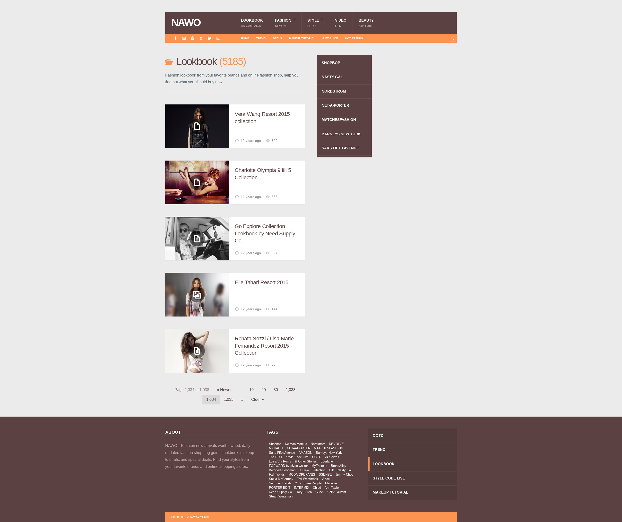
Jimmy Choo (344, 474)
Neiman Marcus (296, 443)
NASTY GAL (332, 77)
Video (340, 23)
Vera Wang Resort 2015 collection (262, 117)
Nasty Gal (344, 470)
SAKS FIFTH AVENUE (340, 148)
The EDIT (276, 457)
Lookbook (252, 23)
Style (313, 23)
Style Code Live (297, 457)
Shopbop (275, 443)
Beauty (366, 23)
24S (298, 483)
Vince (326, 478)
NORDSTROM (334, 91)
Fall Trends (277, 474)
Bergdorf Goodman (282, 470)
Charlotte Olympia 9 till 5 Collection (263, 173)
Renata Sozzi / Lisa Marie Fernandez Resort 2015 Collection (264, 345)
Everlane (326, 461)
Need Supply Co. (281, 492)
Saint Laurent (336, 492)
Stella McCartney (281, 478)
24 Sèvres (332, 457)
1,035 (228, 399)
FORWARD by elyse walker (288, 465)
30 (276, 390)
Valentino (318, 470)
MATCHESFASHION (339, 120)
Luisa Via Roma (280, 461)
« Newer (224, 390)
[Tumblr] (201, 38)
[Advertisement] (420, 141)
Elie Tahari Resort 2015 (261, 282)
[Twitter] (209, 38)
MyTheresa (319, 465)
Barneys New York (329, 452)
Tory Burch (304, 492)
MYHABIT (276, 448)
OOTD (316, 457)
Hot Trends (354, 38)
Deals (277, 38)
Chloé (317, 487)
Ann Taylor (332, 487)
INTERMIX (301, 487)
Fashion (283, 23)
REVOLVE (336, 443)
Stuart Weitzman (281, 496)
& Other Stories (306, 461)
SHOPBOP (331, 63)
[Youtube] (218, 38)
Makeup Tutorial (302, 38)
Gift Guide (330, 38)
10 (251, 390)
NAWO (186, 22)
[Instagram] (184, 38)
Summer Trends (280, 483)
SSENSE (325, 474)
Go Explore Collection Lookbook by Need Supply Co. (265, 233)
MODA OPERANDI (301, 474)
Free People (312, 483)
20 (263, 390)
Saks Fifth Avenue (282, 452)
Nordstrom (318, 443)
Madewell (331, 483)
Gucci (319, 492)
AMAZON (305, 452)
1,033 (290, 390)
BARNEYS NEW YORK (341, 134)
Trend (261, 38)
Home (245, 38)
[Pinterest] (192, 38)
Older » (257, 399)
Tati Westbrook (307, 478)
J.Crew (304, 470)
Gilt (331, 470)
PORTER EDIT (279, 487)
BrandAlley (338, 465)
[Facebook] (175, 38)
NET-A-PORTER (335, 105)
